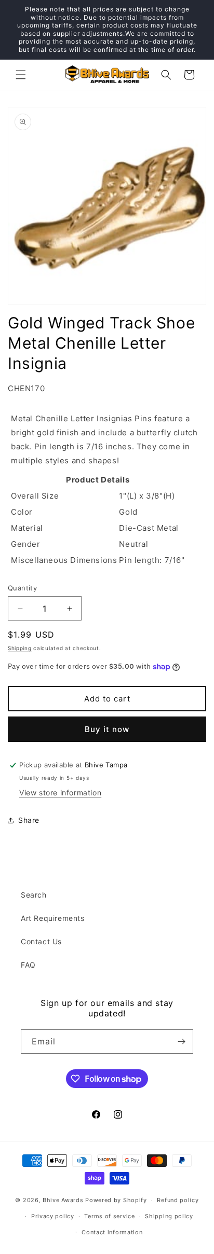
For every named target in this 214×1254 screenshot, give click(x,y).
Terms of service (109, 1216)
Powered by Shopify (116, 1200)
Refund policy (177, 1200)
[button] (20, 74)
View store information (60, 792)
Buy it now (107, 729)
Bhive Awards (63, 1200)
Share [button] (28, 820)
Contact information (112, 1232)
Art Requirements (53, 918)
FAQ (28, 964)
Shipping (20, 648)
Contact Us (41, 941)
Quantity (22, 588)
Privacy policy (52, 1216)
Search (34, 894)
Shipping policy (169, 1216)
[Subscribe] (181, 1041)
